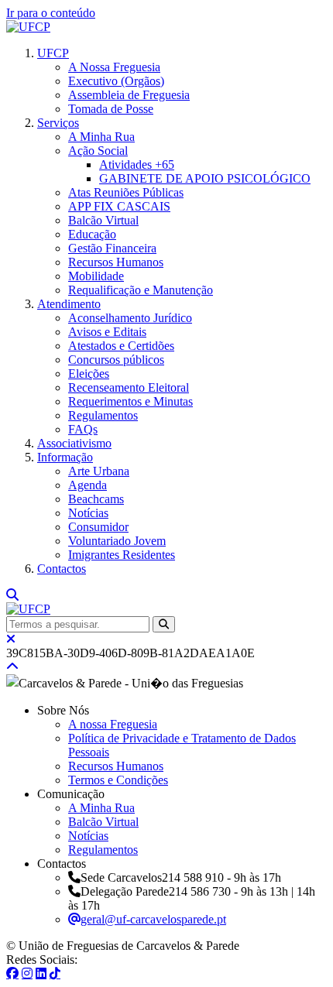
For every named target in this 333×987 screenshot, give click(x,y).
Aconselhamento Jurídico (130, 317)
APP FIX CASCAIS (119, 206)
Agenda (87, 485)
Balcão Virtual (103, 220)
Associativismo (74, 443)
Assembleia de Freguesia (129, 94)
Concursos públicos (116, 359)
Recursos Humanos (115, 262)
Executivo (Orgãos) (116, 80)
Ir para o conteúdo (50, 12)
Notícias (88, 512)
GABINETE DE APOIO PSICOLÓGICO (205, 178)
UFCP (53, 53)
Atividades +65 (136, 164)
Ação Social (98, 150)
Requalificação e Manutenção (140, 289)
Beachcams (96, 498)
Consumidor (98, 526)
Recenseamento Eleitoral (128, 387)
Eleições (88, 373)
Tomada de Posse (110, 108)
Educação (92, 234)
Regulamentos (103, 415)
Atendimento (69, 303)
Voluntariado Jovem (117, 540)
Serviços (58, 122)
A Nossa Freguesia (114, 67)
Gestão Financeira (112, 248)
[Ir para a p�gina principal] (28, 26)
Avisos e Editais (107, 331)
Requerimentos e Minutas (130, 401)
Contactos (61, 568)
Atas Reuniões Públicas (126, 192)
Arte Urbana (98, 471)
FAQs (83, 429)
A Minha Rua (101, 136)
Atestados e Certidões (121, 345)
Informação (65, 457)
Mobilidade (96, 276)
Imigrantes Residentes (121, 554)
